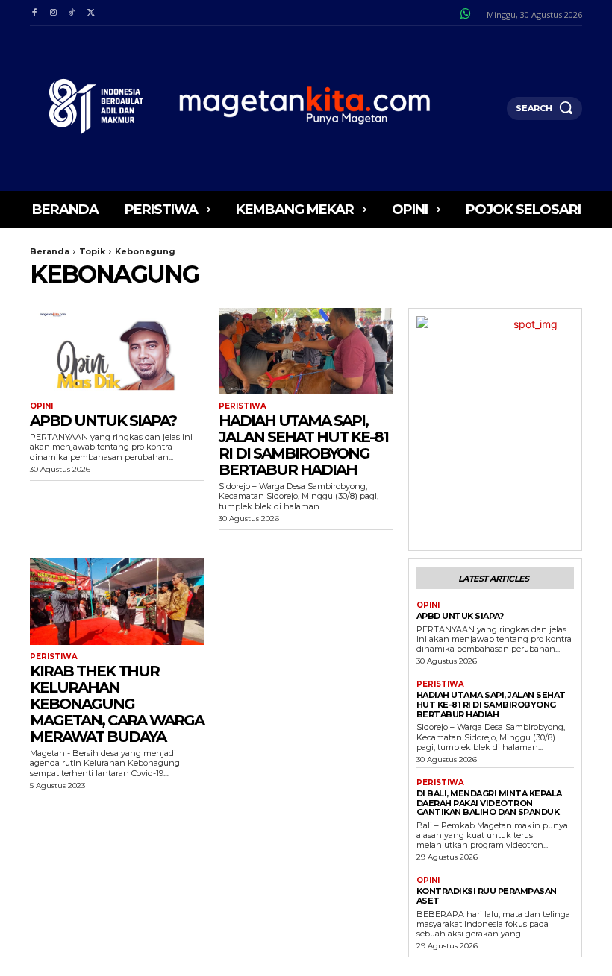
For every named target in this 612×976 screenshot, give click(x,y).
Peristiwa (242, 406)
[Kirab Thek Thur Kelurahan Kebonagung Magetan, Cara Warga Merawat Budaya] (117, 602)
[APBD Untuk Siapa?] (117, 351)
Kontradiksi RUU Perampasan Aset (486, 896)
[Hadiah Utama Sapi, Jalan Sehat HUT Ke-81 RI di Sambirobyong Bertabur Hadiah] (306, 351)
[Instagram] (52, 13)
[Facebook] (34, 13)
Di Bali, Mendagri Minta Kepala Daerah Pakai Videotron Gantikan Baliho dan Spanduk (489, 802)
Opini (41, 406)
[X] (90, 13)
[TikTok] (72, 13)
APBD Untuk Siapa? (103, 420)
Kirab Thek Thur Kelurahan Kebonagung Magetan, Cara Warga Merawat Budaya (117, 704)
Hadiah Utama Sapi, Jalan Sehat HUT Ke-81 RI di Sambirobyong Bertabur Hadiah (303, 445)
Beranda (49, 251)
